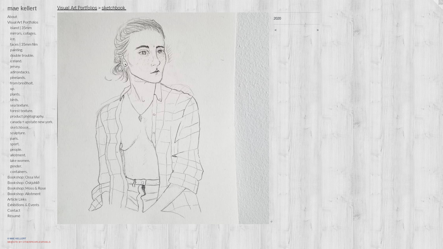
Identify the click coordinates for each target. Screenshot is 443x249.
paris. (14, 138)
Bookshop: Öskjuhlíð (23, 182)
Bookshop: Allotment (24, 193)
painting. (16, 49)
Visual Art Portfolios (22, 22)
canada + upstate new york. (31, 121)
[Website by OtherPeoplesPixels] (434, 9)
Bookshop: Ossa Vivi (23, 177)
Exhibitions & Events (23, 204)
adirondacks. (20, 72)
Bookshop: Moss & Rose (26, 188)
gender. (16, 166)
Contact (13, 210)
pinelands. (18, 77)
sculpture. (18, 132)
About (12, 16)
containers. (18, 171)
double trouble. (22, 55)
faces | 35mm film (24, 44)
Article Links (17, 199)
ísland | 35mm (21, 27)
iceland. (16, 61)
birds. (14, 99)
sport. (14, 144)
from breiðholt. (21, 83)
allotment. (18, 155)
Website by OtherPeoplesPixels (29, 242)
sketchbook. (20, 127)
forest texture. (21, 110)
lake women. (20, 160)
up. (12, 88)
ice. (12, 38)
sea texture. (19, 105)
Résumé (13, 215)
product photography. (27, 116)
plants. (15, 94)
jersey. (15, 66)
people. (16, 149)
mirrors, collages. (23, 33)
